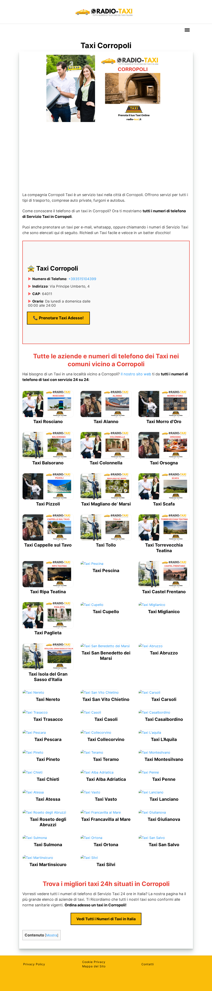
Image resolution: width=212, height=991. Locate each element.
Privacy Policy (34, 964)
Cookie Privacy (93, 962)
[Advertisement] (106, 158)
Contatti (147, 964)
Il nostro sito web (136, 374)
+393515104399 (82, 279)
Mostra (51, 935)
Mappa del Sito (94, 966)
